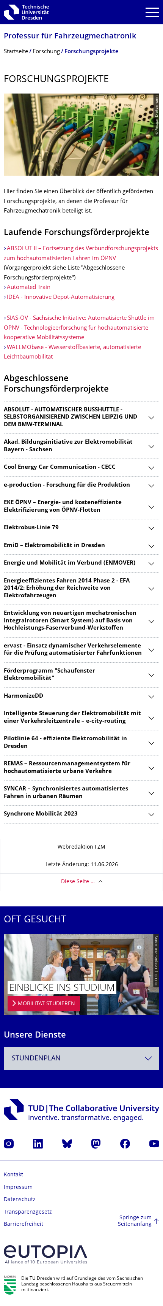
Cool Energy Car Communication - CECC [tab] (60, 467)
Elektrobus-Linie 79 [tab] (31, 528)
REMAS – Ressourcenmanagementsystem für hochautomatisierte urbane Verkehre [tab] (67, 767)
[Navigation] (152, 12)
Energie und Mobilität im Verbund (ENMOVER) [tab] (69, 563)
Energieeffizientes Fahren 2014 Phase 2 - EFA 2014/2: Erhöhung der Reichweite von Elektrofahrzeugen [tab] (67, 588)
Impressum (18, 1187)
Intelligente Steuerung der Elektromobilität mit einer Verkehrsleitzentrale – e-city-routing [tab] (72, 717)
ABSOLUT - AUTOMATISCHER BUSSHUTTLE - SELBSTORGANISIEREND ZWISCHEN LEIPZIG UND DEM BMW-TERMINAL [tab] (70, 417)
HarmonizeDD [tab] (23, 696)
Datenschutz (20, 1199)
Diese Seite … (78, 881)
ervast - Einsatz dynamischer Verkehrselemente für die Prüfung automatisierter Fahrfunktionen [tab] (73, 650)
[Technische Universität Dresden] (26, 12)
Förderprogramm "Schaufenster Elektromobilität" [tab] (49, 675)
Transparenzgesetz (28, 1212)
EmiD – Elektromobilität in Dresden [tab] (54, 546)
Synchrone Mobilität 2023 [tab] (41, 814)
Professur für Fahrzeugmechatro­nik (70, 36)
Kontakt (13, 1175)
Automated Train (28, 287)
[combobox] (81, 1058)
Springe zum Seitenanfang (135, 1221)
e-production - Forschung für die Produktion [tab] (67, 485)
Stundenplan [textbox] (36, 1058)
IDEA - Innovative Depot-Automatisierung (60, 297)
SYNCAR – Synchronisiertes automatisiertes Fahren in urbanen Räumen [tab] (66, 793)
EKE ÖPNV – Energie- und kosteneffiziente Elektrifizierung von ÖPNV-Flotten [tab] (63, 506)
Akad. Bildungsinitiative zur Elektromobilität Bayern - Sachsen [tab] (68, 446)
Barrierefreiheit (23, 1224)
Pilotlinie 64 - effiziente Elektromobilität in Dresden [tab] (65, 742)
